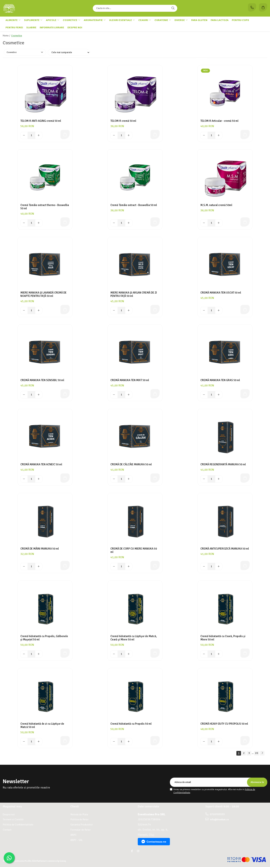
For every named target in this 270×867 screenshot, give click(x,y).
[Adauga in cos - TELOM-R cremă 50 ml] (155, 134)
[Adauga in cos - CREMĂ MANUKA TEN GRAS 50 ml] (245, 393)
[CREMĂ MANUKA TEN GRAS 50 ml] (225, 352)
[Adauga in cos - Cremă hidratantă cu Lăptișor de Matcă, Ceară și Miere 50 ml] (155, 653)
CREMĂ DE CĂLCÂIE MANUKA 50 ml (131, 464)
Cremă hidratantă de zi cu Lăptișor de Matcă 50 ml (42, 725)
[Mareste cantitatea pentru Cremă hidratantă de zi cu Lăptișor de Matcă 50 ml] (38, 741)
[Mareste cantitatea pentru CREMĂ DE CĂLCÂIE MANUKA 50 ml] (128, 479)
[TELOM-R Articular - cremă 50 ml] (225, 92)
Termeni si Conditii (13, 819)
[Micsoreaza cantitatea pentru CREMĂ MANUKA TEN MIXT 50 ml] (114, 394)
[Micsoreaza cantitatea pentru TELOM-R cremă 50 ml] (114, 135)
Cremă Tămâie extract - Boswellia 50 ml (133, 205)
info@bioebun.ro (219, 819)
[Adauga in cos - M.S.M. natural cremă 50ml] (245, 222)
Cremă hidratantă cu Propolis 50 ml (131, 723)
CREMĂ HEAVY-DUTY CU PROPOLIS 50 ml (224, 723)
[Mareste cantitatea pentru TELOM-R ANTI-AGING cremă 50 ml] (38, 135)
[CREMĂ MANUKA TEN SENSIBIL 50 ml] (45, 352)
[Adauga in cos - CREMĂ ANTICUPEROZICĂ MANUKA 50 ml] (245, 565)
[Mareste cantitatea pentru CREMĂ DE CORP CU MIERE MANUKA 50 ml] (128, 566)
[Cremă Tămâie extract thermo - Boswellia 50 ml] (45, 177)
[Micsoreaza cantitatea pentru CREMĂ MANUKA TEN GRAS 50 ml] (204, 394)
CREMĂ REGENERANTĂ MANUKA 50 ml (223, 464)
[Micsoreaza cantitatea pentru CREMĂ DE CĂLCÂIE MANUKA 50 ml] (114, 479)
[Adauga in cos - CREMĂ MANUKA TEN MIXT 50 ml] (155, 393)
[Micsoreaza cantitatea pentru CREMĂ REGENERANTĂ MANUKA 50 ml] (204, 479)
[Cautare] (173, 8)
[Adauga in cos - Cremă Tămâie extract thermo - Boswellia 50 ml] (65, 222)
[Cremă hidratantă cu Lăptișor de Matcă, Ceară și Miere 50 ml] (135, 608)
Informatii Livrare (52, 27)
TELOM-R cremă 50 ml (123, 120)
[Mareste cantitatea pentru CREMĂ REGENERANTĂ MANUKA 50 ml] (218, 479)
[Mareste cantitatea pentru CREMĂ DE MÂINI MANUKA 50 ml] (38, 566)
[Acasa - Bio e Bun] (26, 8)
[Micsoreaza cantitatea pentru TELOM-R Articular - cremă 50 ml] (204, 135)
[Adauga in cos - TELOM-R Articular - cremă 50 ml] (245, 134)
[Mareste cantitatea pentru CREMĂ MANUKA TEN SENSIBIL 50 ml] (38, 394)
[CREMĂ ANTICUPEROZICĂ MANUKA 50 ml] (225, 520)
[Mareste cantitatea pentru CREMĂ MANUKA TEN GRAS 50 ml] (218, 394)
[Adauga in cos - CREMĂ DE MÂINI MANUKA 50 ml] (65, 565)
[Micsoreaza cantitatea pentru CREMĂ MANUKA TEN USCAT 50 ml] (204, 310)
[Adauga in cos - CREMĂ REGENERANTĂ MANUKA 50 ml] (245, 478)
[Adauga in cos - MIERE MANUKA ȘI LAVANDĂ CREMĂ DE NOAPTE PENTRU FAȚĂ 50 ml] (65, 309)
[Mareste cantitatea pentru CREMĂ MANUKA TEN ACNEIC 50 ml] (38, 479)
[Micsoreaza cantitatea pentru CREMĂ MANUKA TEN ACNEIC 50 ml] (24, 479)
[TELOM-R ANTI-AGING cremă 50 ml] (45, 92)
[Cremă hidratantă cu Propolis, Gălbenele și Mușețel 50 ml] (45, 608)
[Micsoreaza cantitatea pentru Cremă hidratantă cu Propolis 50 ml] (114, 741)
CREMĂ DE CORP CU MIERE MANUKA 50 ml (133, 550)
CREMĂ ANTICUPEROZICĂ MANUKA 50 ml (224, 548)
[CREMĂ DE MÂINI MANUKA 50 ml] (45, 520)
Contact (7, 829)
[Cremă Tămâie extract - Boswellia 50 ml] (135, 177)
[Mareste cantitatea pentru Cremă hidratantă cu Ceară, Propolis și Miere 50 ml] (218, 654)
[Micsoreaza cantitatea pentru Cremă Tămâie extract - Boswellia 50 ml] (114, 223)
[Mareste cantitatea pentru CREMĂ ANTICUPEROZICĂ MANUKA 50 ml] (218, 566)
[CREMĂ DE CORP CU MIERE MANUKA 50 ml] (135, 520)
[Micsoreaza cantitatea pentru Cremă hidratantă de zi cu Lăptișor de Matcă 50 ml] (24, 741)
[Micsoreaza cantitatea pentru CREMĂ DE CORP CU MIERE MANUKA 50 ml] (114, 566)
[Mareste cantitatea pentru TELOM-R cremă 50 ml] (128, 135)
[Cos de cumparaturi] (263, 7)
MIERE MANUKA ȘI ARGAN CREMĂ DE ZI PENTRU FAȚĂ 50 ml (133, 294)
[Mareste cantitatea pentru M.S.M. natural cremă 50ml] (218, 223)
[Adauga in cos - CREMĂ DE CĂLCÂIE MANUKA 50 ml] (155, 478)
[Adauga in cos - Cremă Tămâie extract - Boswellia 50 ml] (155, 222)
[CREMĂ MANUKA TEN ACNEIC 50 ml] (45, 436)
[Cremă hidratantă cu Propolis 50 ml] (135, 695)
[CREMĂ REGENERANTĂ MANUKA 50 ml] (225, 436)
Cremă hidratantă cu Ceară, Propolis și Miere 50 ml (222, 638)
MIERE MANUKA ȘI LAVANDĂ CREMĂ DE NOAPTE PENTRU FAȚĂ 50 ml (43, 294)
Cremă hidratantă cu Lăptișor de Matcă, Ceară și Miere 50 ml (133, 638)
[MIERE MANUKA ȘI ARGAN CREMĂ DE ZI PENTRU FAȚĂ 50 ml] (135, 264)
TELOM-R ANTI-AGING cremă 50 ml (40, 120)
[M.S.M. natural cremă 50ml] (225, 177)
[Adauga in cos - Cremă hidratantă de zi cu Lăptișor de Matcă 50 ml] (65, 740)
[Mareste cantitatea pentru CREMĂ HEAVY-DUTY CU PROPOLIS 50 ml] (218, 741)
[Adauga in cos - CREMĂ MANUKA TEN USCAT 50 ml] (245, 309)
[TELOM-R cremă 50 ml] (135, 92)
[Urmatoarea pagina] (262, 753)
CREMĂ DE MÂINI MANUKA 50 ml (39, 548)
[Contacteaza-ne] (252, 7)
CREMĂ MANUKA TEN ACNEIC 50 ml (41, 464)
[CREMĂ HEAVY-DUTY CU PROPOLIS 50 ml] (225, 695)
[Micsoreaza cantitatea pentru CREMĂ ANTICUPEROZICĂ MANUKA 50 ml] (204, 566)
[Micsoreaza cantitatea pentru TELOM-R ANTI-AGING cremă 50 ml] (24, 135)
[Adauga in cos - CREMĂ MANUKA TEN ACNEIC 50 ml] (65, 478)
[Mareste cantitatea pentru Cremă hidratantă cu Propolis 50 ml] (128, 741)
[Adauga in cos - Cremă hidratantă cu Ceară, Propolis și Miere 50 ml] (245, 653)
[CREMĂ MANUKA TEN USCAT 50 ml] (225, 264)
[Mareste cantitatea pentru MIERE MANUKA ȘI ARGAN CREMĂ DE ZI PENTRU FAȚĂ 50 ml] (128, 310)
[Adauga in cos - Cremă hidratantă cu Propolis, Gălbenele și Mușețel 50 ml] (65, 653)
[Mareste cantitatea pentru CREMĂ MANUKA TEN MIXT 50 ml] (128, 394)
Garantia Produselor (81, 824)
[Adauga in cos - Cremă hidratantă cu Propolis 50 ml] (155, 740)
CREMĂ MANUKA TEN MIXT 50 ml (129, 380)
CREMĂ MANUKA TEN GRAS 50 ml (220, 380)
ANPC (73, 834)
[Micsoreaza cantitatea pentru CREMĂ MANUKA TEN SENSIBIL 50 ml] (24, 394)
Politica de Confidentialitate (18, 824)
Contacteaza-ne (156, 841)
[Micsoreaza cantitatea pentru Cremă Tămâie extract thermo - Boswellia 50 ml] (24, 223)
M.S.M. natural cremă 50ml (216, 205)
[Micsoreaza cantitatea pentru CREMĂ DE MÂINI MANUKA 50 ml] (24, 566)
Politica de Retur (79, 819)
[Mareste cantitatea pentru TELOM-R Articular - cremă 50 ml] (218, 135)
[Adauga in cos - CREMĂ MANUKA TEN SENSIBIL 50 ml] (65, 393)
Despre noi (74, 27)
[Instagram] (138, 851)
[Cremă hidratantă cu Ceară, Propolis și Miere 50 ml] (225, 608)
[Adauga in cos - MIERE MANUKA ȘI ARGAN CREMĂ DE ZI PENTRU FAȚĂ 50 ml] (155, 309)
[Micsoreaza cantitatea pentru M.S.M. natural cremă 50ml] (204, 223)
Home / (7, 35)
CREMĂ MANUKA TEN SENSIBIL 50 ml (42, 380)
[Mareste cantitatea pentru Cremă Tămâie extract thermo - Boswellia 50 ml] (38, 223)
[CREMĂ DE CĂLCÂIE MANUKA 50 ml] (135, 436)
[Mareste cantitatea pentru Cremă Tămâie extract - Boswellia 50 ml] (128, 223)
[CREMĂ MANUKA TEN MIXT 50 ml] (135, 352)
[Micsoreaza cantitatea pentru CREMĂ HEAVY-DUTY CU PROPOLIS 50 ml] (204, 741)
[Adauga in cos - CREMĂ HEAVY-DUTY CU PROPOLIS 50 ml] (245, 740)
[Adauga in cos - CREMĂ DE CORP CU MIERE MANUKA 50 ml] (155, 565)
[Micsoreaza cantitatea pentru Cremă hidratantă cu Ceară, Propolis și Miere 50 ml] (204, 654)
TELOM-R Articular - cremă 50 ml (219, 120)
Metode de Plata (79, 814)
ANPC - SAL (76, 840)
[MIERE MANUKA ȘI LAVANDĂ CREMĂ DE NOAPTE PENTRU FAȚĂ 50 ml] (45, 264)
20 (256, 753)
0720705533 (217, 814)
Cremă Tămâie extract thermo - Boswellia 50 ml (44, 206)
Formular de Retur (80, 829)
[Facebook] (132, 851)
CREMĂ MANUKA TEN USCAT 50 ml (220, 292)
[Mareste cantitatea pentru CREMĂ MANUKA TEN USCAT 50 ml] (218, 310)
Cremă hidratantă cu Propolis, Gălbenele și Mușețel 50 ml (44, 638)
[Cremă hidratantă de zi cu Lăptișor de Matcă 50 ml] (45, 695)
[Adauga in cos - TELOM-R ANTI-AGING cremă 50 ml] (65, 134)
